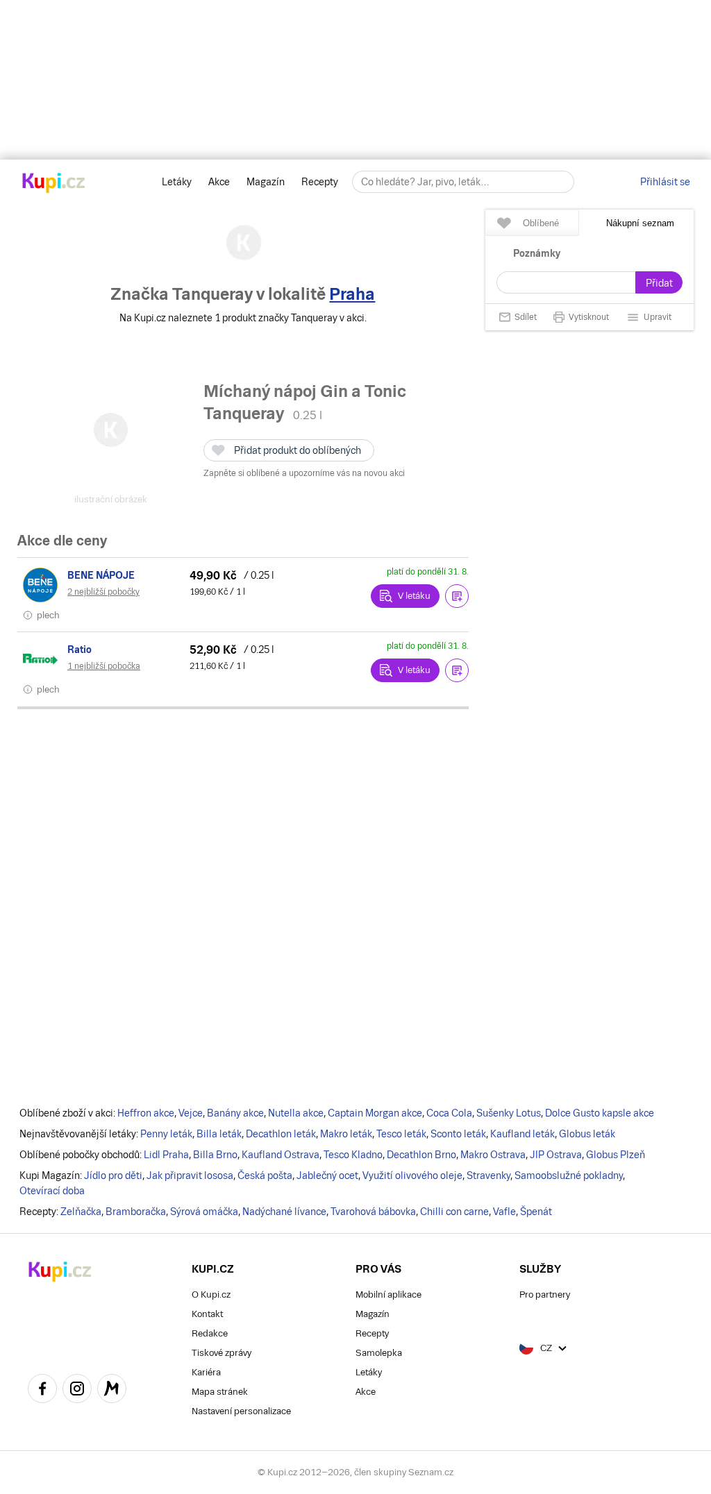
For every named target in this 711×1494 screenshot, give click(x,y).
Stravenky (488, 1175)
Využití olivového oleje (412, 1175)
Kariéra (206, 1372)
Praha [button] (352, 294)
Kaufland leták (522, 1133)
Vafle (504, 1211)
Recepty (319, 181)
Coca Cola (449, 1113)
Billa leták (219, 1133)
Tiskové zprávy (221, 1353)
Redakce (210, 1333)
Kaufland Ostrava (280, 1154)
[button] (457, 596)
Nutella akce (296, 1113)
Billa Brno (215, 1154)
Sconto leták (458, 1133)
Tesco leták (401, 1133)
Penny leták (166, 1133)
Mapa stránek (220, 1391)
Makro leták (346, 1133)
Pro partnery (544, 1294)
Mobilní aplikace (388, 1294)
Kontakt (207, 1314)
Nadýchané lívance (284, 1211)
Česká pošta (264, 1175)
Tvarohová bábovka (373, 1211)
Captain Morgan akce (375, 1113)
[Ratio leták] (42, 659)
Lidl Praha (166, 1154)
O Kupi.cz (211, 1294)
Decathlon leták (281, 1133)
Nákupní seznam (640, 223)
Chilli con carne (454, 1211)
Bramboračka (136, 1211)
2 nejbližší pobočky (103, 592)
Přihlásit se (665, 181)
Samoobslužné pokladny (569, 1175)
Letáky (177, 181)
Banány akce (235, 1113)
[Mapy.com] (111, 1390)
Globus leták (587, 1133)
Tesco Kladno (353, 1154)
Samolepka (379, 1353)
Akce (219, 181)
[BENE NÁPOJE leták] (42, 585)
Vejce (190, 1113)
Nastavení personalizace (241, 1411)
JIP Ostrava (556, 1154)
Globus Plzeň (615, 1154)
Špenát (536, 1211)
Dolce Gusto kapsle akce (599, 1113)
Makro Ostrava (493, 1154)
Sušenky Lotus (508, 1113)
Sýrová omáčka (204, 1211)
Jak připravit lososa (190, 1175)
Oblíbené (541, 223)
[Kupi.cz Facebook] (42, 1390)
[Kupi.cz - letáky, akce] (54, 184)
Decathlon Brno (421, 1154)
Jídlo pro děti (113, 1175)
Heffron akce (145, 1113)
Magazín (265, 181)
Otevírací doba (52, 1190)
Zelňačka (80, 1211)
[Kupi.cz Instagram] (77, 1390)
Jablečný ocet (327, 1175)
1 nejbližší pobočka (103, 666)
